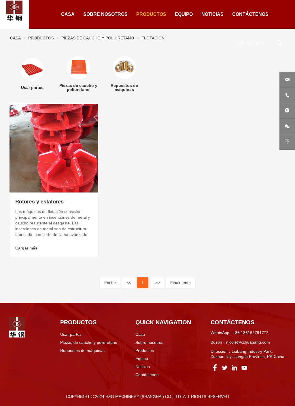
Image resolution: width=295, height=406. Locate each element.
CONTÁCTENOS (250, 14)
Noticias (142, 366)
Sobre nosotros (149, 342)
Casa (15, 38)
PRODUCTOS (151, 14)
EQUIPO (184, 14)
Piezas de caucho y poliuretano (97, 38)
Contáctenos (146, 374)
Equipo (141, 358)
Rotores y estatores (39, 201)
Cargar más (26, 248)
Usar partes (71, 334)
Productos (41, 38)
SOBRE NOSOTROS (105, 14)
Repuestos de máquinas (82, 350)
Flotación (152, 38)
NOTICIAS (212, 14)
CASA (68, 14)
